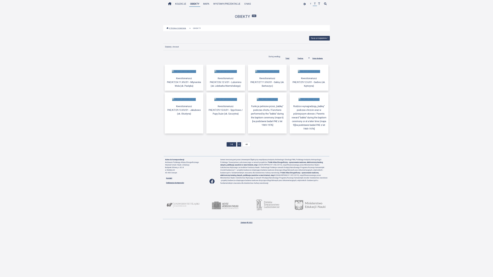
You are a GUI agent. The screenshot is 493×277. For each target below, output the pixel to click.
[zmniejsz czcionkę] (311, 4)
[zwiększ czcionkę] (319, 4)
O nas (247, 3)
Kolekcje (180, 3)
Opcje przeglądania (319, 38)
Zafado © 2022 (247, 222)
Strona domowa (177, 28)
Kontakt (169, 178)
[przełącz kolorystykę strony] (304, 4)
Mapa (206, 3)
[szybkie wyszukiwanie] (325, 4)
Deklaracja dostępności (175, 183)
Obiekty (194, 3)
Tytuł (287, 58)
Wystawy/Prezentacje (226, 3)
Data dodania (317, 58)
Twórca (300, 58)
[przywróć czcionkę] (315, 4)
